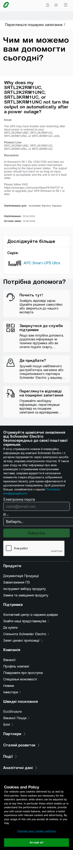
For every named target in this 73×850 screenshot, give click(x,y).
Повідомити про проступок (23, 673)
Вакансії (9, 660)
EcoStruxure (12, 712)
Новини (8, 686)
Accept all (36, 842)
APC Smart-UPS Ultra (42, 263)
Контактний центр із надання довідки (30, 615)
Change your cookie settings (36, 831)
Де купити (10, 628)
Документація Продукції (21, 576)
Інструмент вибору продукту (24, 589)
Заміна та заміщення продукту (25, 595)
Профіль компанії (16, 666)
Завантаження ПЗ (16, 582)
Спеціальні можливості (20, 679)
